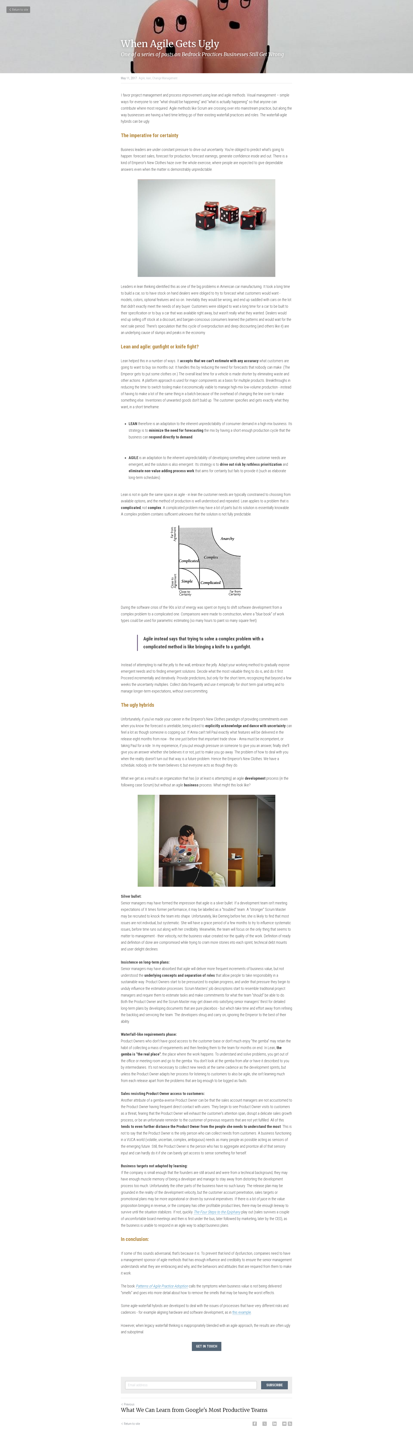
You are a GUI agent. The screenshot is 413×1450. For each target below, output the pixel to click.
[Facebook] (255, 1424)
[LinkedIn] (274, 1424)
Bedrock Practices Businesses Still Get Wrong (233, 54)
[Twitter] (264, 1424)
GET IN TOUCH (206, 1346)
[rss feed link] (290, 1424)
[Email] (284, 1424)
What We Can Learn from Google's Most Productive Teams (194, 1410)
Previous (129, 1404)
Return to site (20, 9)
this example (241, 1312)
